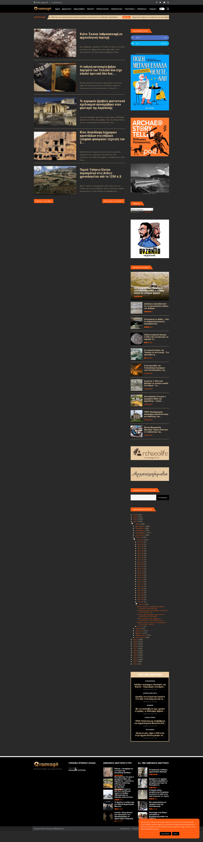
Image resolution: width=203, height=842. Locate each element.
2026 (135, 514)
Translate (147, 211)
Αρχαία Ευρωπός (150, 717)
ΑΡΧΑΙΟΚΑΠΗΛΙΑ (150, 681)
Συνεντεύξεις (129, 9)
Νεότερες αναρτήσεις (43, 201)
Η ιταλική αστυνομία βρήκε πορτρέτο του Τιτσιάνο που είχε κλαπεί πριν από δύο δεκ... (101, 70)
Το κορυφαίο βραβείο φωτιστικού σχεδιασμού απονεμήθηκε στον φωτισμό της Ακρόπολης (102, 104)
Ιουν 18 (141, 568)
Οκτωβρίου (140, 530)
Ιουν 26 (141, 551)
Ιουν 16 (141, 573)
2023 (135, 521)
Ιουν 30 (141, 542)
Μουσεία (90, 9)
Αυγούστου (140, 535)
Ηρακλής (156, 17)
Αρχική (57, 9)
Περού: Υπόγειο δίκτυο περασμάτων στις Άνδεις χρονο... (152, 623)
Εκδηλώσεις (141, 9)
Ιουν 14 (141, 577)
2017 (135, 648)
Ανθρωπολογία (116, 9)
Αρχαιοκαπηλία (79, 9)
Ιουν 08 (141, 590)
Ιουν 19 (141, 566)
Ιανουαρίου (140, 637)
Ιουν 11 (141, 584)
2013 (135, 657)
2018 (135, 646)
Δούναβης (150, 705)
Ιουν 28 (141, 546)
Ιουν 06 (141, 595)
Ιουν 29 (141, 544)
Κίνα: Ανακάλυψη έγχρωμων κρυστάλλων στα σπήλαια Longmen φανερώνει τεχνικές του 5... (102, 137)
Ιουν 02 (143, 604)
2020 (135, 642)
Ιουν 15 (141, 575)
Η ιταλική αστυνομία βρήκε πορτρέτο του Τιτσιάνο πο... (152, 611)
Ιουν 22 (141, 559)
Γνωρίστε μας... (57, 2)
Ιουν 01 (141, 626)
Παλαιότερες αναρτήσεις (113, 201)
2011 (135, 661)
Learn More (165, 834)
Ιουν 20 (141, 564)
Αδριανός (77, 17)
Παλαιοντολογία (102, 9)
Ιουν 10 (141, 586)
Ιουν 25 (141, 553)
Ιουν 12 (141, 581)
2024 (135, 519)
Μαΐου (138, 628)
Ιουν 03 (141, 601)
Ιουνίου (141, 539)
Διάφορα (152, 9)
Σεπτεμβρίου (141, 532)
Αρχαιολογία (66, 9)
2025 (135, 517)
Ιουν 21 (141, 562)
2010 (135, 664)
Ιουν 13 (141, 579)
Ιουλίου (139, 537)
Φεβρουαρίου (141, 635)
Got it (176, 834)
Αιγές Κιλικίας (150, 729)
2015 (135, 653)
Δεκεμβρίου (141, 526)
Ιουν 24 (141, 555)
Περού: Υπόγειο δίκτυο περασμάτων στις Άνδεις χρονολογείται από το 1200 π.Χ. (101, 173)
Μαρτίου (139, 633)
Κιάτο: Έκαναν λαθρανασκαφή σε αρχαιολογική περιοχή (101, 35)
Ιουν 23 (141, 557)
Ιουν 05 (141, 597)
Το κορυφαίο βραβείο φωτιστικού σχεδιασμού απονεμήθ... (150, 615)
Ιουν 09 (141, 588)
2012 (135, 659)
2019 (135, 644)
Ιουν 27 (141, 548)
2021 (135, 639)
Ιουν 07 (141, 593)
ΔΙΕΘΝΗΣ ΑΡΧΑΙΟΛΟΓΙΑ (150, 693)
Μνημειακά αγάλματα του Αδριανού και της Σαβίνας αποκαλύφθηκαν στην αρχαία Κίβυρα (115, 17)
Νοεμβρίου (140, 528)
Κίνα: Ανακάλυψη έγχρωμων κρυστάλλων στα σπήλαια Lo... (150, 619)
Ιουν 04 (141, 599)
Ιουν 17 (141, 570)
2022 (137, 524)
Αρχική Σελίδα (125, 828)
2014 (135, 655)
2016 (135, 650)
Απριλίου (140, 630)
